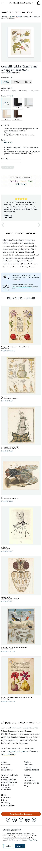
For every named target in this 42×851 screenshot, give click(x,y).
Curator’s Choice (31, 782)
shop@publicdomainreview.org (22, 287)
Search (4, 12)
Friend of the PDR (8, 754)
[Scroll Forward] (39, 225)
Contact (4, 767)
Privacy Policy (7, 785)
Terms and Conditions (6, 788)
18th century (21, 184)
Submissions (7, 769)
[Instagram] (21, 820)
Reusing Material (9, 782)
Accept (19, 846)
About (30, 12)
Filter (17, 12)
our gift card (16, 280)
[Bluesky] (27, 820)
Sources (27, 767)
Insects (23, 181)
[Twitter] (14, 820)
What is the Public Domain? (9, 776)
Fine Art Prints (17, 17)
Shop (9, 17)
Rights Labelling (8, 779)
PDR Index (28, 764)
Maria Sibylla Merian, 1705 (10, 72)
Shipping (31, 233)
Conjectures (29, 780)
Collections (29, 777)
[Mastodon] (34, 820)
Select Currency (7, 142)
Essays (27, 775)
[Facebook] (8, 820)
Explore (27, 762)
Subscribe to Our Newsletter (21, 814)
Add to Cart (8, 167)
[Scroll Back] (2, 225)
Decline (8, 846)
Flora (30, 181)
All (23, 12)
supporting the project (18, 751)
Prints (4, 800)
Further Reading (31, 769)
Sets (11, 12)
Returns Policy (7, 805)
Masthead (5, 764)
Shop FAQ (5, 802)
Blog (26, 785)
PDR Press (6, 797)
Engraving (14, 181)
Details (19, 233)
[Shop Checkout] (38, 3)
